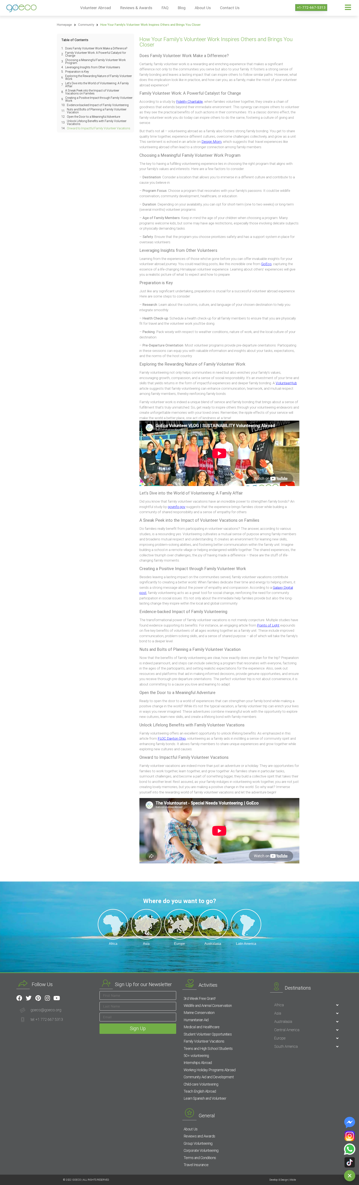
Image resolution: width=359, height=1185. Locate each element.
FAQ (164, 7)
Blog (182, 7)
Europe (279, 1038)
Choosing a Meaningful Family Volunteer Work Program (95, 61)
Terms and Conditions (200, 1158)
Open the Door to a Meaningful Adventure (93, 116)
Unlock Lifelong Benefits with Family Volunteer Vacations (97, 122)
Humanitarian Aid (196, 1020)
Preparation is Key (77, 71)
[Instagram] (47, 998)
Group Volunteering (198, 1143)
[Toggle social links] (349, 1175)
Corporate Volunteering (201, 1150)
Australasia (283, 1021)
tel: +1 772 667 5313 (47, 1019)
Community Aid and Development (209, 1077)
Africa (279, 1005)
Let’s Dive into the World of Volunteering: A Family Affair (97, 85)
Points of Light (268, 625)
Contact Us (230, 7)
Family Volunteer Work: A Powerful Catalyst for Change (95, 54)
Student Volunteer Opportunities (208, 1034)
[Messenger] (349, 1122)
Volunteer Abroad (95, 7)
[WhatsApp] (349, 1149)
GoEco (266, 264)
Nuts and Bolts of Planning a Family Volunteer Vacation (97, 111)
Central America (286, 1030)
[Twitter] (29, 998)
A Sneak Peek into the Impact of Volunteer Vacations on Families (92, 92)
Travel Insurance (196, 1165)
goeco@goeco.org (46, 1010)
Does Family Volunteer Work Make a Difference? (96, 48)
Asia (277, 1013)
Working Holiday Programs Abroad (210, 1070)
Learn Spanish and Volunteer (205, 1098)
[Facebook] (19, 998)
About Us (203, 7)
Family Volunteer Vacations (204, 1041)
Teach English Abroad (200, 1091)
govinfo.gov (176, 507)
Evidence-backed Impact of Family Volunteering (98, 105)
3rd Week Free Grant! (200, 998)
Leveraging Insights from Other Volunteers (92, 67)
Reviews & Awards (136, 7)
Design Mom (211, 142)
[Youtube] (57, 998)
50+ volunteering (196, 1055)
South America (286, 1046)
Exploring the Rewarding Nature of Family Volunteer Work (98, 77)
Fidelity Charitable (189, 101)
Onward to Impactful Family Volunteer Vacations (98, 128)
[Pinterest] (38, 998)
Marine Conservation (199, 1012)
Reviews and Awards (199, 1136)
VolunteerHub (286, 383)
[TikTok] (349, 1162)
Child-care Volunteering (201, 1084)
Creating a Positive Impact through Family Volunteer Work (99, 99)
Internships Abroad (198, 1062)
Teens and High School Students (208, 1048)
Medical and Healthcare (202, 1027)
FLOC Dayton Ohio (172, 738)
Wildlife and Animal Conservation (208, 1005)
